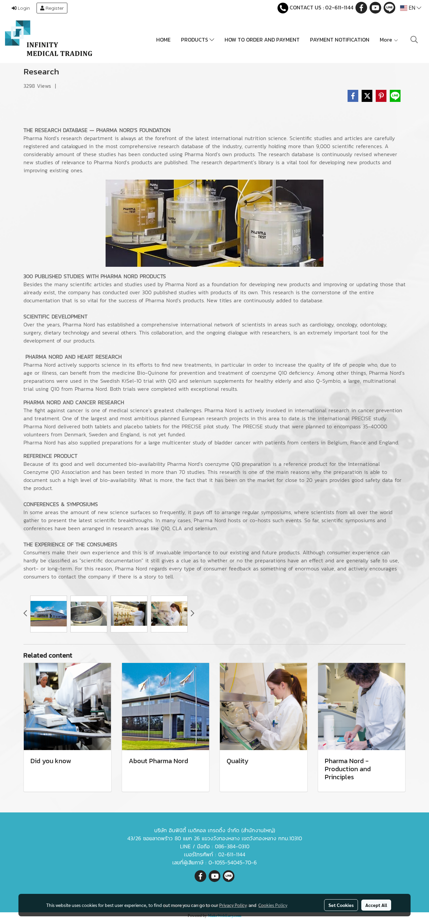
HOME (163, 40)
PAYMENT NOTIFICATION (339, 40)
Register (54, 8)
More (386, 40)
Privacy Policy (233, 905)
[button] (414, 39)
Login (23, 8)
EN (412, 8)
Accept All (376, 905)
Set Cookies (341, 905)
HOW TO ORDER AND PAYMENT (262, 40)
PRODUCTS (195, 40)
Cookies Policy (272, 905)
